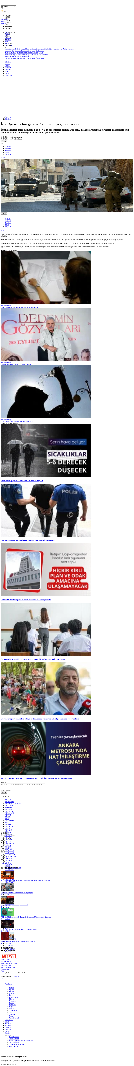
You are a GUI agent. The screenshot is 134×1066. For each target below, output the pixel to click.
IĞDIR (7, 866)
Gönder (4, 792)
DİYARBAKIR (10, 843)
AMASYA (8, 807)
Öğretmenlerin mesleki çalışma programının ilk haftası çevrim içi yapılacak (33, 659)
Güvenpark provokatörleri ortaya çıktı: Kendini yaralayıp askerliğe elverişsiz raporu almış (40, 719)
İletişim (7, 1033)
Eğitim (12, 51)
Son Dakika (9, 54)
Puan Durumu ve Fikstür (9, 963)
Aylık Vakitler (5, 863)
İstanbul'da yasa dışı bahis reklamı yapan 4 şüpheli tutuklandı (28, 540)
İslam (33, 51)
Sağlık (30, 53)
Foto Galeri (9, 1020)
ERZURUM (9, 849)
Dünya (7, 36)
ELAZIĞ (8, 847)
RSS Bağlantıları (29, 58)
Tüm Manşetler (54, 49)
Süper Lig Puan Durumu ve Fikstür (37, 49)
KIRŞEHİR (9, 883)
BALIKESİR (9, 821)
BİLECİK (8, 834)
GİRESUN (8, 858)
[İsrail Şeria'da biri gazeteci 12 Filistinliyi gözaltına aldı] (67, 211)
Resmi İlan (8, 45)
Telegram (8, 150)
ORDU (7, 907)
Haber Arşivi (5, 969)
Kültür (7, 43)
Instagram (20, 56)
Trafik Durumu (20, 49)
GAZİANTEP (10, 855)
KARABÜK (9, 870)
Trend (32, 54)
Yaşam (36, 54)
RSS (2, 971)
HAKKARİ (9, 860)
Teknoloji (26, 54)
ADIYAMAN (9, 802)
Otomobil (8, 40)
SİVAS (7, 919)
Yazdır (7, 152)
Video (7, 1022)
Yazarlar (7, 1023)
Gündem (8, 32)
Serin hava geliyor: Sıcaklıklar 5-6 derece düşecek (22, 481)
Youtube (26, 56)
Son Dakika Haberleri (67, 49)
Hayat (29, 51)
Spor (6, 41)
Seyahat (35, 53)
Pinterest (8, 148)
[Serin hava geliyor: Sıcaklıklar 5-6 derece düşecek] (46, 477)
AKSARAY (9, 805)
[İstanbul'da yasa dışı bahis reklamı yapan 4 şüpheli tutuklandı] (46, 536)
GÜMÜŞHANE (10, 856)
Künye (7, 1031)
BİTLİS (7, 838)
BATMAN (8, 824)
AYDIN (7, 817)
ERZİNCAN (9, 851)
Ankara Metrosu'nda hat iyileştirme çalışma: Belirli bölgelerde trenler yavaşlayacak (36, 778)
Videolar (20, 54)
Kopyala (8, 154)
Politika (7, 34)
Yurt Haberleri (43, 54)
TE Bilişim (15, 976)
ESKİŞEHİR (9, 853)
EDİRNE (8, 845)
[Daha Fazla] (2, 143)
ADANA (8, 800)
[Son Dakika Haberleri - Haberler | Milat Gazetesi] (17, 4)
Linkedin (8, 146)
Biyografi (8, 1027)
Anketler (8, 1029)
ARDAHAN (9, 813)
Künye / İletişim (10, 58)
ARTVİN (8, 815)
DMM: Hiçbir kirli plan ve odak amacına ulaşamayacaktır (26, 600)
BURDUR (8, 830)
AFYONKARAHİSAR (13, 804)
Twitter (14, 56)
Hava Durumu (10, 49)
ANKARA (8, 809)
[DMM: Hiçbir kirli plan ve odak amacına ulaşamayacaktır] (46, 596)
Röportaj (25, 53)
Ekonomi (8, 38)
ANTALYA (9, 811)
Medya (7, 53)
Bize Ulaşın (20, 58)
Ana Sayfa (8, 984)
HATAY (8, 862)
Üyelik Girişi (40, 58)
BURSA (8, 832)
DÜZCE (8, 841)
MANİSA (8, 894)
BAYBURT (9, 826)
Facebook (8, 56)
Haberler (8, 117)
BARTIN (8, 822)
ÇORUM (8, 943)
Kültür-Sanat (40, 51)
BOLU (7, 828)
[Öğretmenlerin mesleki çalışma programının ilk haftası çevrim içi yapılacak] (46, 655)
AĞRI (7, 819)
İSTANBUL (9, 945)
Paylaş (4, 141)
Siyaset (41, 53)
